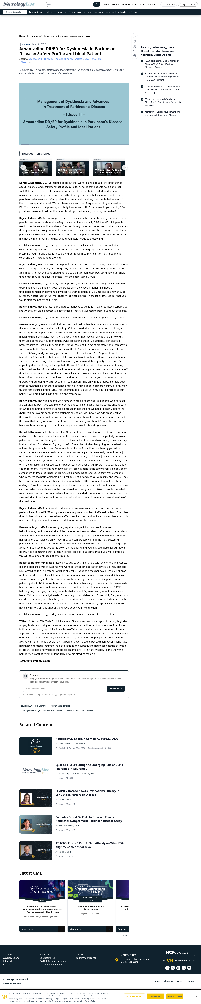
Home (22, 36)
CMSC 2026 (87, 12)
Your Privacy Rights (86, 957)
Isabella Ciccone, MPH (69, 825)
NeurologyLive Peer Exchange (34, 706)
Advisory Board (11, 957)
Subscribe (114, 688)
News (106, 4)
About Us (8, 954)
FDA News (58, 12)
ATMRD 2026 (99, 12)
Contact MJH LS (47, 957)
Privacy (79, 954)
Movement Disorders (60, 706)
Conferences (128, 4)
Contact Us (9, 964)
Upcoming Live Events (72, 12)
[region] (100, 996)
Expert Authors (46, 12)
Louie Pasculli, (65, 743)
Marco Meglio (79, 743)
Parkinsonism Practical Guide (128, 12)
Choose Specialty (13, 12)
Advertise (44, 954)
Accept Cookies (175, 996)
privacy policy (74, 694)
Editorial (7, 961)
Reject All (155, 996)
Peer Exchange (34, 36)
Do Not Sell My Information (54, 961)
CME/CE (142, 4)
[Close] (197, 996)
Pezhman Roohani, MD (83, 773)
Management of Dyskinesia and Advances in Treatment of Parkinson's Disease (57, 710)
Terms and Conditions (51, 964)
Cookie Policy (90, 1001)
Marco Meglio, (65, 773)
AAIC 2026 (110, 12)
